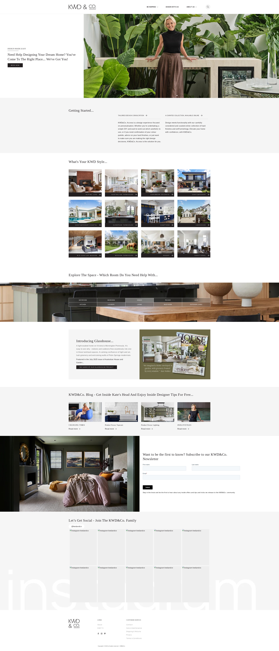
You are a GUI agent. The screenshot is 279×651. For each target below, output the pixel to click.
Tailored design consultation (131, 115)
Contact (129, 625)
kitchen (83, 304)
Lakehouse (201, 225)
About (99, 625)
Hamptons (165, 225)
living (139, 304)
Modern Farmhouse (124, 255)
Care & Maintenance (134, 628)
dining (139, 300)
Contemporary (199, 194)
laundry (111, 304)
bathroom (83, 300)
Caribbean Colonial (160, 194)
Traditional (200, 255)
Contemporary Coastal (86, 225)
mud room (168, 304)
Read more (73, 429)
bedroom (111, 300)
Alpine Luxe (91, 194)
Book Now (15, 65)
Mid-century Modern (87, 255)
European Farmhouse (123, 225)
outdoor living (196, 304)
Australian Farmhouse (123, 194)
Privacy (129, 635)
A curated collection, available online (182, 115)
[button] (152, 7)
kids (196, 300)
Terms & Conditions (134, 638)
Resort (166, 255)
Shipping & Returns (133, 631)
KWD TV (100, 628)
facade (168, 300)
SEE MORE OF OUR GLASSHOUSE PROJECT (97, 367)
